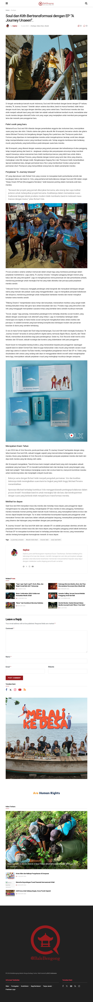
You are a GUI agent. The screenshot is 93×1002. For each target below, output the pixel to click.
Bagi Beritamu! (36, 986)
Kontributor (25, 986)
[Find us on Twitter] (11, 690)
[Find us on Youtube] (19, 690)
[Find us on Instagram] (15, 690)
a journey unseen (17, 540)
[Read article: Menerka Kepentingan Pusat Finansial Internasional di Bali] (10, 884)
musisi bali (44, 540)
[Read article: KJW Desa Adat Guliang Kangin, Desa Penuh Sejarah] (10, 893)
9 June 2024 (25, 26)
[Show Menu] (7, 3)
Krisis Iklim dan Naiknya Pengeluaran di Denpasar (32, 873)
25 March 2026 (21, 588)
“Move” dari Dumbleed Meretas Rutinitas (29, 603)
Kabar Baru (40, 26)
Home (7, 10)
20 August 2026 (21, 885)
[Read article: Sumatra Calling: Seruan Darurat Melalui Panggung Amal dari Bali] (52, 596)
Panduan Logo (10, 989)
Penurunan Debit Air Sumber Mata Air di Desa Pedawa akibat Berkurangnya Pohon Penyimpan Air (41, 864)
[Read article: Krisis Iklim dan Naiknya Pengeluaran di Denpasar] (10, 876)
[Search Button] (86, 3)
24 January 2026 (22, 598)
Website (51, 667)
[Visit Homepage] (46, 3)
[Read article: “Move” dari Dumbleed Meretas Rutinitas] (10, 605)
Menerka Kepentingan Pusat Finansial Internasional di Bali (35, 882)
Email (8, 667)
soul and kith (56, 540)
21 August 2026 (13, 866)
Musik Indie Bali (32, 540)
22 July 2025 (63, 607)
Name (9, 657)
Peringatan (15, 986)
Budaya (13, 10)
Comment (10, 628)
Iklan (7, 986)
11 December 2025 (64, 598)
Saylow (14, 26)
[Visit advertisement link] (46, 738)
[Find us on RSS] (25, 690)
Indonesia (53, 973)
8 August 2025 (21, 605)
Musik (47, 26)
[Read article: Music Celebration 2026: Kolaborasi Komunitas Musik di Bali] (10, 596)
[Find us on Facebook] (6, 690)
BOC (48, 973)
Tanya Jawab (47, 986)
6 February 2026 (64, 588)
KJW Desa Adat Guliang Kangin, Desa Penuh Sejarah (33, 891)
